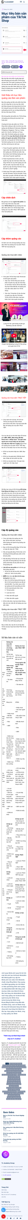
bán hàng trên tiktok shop (16, 1063)
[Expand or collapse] (25, 72)
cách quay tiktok (21, 1074)
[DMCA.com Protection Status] (6, 1181)
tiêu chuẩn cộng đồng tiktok (13, 1097)
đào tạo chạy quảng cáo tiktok (14, 1087)
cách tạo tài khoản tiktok (13, 1076)
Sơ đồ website (7, 1175)
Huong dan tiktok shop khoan (9, 1091)
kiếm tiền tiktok (21, 1091)
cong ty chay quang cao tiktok (14, 1084)
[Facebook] (7, 1218)
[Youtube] (20, 1218)
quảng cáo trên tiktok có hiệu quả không (14, 1093)
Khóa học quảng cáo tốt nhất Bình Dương (13, 1134)
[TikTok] (14, 1218)
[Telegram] (10, 1218)
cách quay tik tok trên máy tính (9, 1074)
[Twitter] (17, 1218)
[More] (21, 66)
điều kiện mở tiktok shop (13, 1089)
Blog (7, 61)
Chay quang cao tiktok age (14, 1080)
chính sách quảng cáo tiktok (13, 1082)
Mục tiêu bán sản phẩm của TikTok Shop (13, 76)
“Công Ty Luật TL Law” (14, 1045)
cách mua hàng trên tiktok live (14, 1073)
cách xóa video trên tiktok (14, 1078)
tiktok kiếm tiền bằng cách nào (14, 1099)
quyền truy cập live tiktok (14, 1095)
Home (3, 61)
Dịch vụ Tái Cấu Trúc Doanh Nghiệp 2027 (13, 1116)
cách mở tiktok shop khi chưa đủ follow (14, 1071)
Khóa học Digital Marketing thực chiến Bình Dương (12, 1122)
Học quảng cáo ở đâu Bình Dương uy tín (13, 1128)
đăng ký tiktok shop (13, 1086)
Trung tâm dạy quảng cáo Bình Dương (12, 1140)
